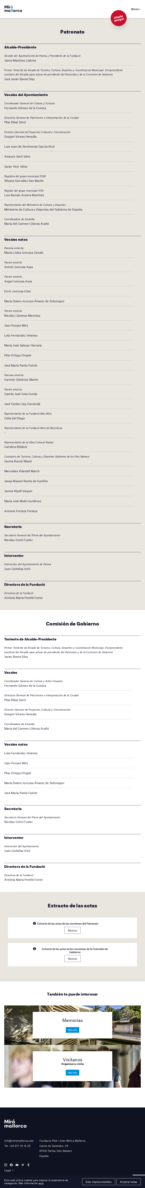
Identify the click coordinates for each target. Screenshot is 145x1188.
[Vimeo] (22, 1165)
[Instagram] (5, 1165)
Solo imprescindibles (98, 1181)
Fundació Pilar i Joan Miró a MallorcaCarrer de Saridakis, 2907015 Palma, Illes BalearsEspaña (62, 1148)
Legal (7, 1170)
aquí (41, 1183)
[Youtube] (17, 1165)
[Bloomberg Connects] (28, 1165)
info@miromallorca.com (19, 1140)
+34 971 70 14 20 (20, 1145)
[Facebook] (11, 1165)
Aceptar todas (128, 1181)
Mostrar (72, 930)
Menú (135, 9)
